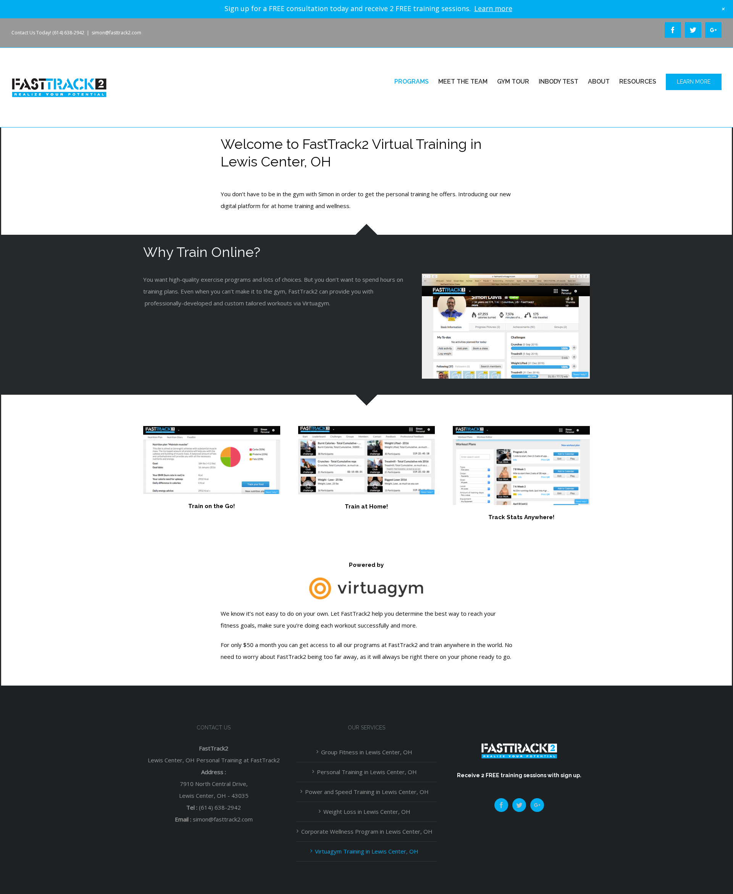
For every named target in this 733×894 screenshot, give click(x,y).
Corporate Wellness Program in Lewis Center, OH (367, 831)
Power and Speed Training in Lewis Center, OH (367, 792)
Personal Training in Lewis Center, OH (367, 772)
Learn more (493, 8)
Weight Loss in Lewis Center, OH (366, 811)
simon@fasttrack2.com (116, 32)
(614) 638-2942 (220, 807)
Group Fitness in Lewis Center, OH (366, 752)
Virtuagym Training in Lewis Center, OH (366, 851)
